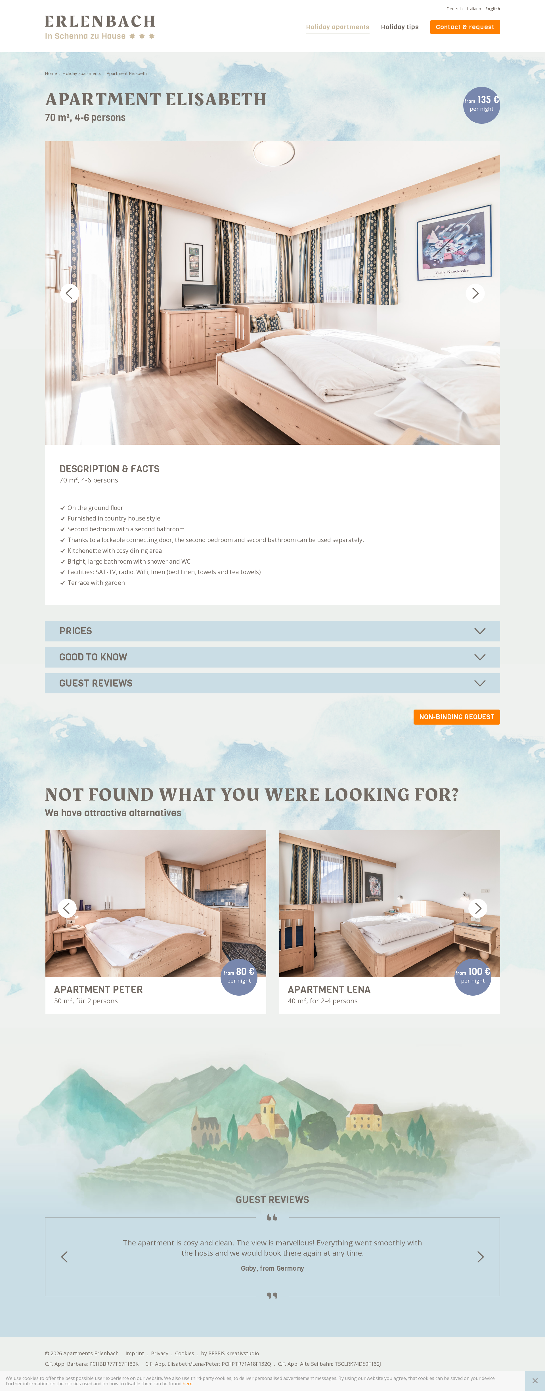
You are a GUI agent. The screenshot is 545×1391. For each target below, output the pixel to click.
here (187, 1383)
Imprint (134, 1353)
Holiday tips (400, 27)
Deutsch (455, 8)
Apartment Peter (98, 989)
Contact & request (465, 27)
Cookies (184, 1353)
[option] (272, 293)
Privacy (159, 1353)
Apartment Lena (329, 989)
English (492, 8)
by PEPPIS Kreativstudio (230, 1353)
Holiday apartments (338, 27)
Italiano (474, 8)
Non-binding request (456, 716)
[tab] (272, 631)
